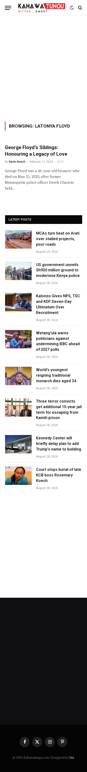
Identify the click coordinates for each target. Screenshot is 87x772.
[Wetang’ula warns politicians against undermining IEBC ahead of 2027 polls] (18, 339)
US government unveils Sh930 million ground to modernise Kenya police (58, 270)
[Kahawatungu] (41, 8)
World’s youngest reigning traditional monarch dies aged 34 (56, 375)
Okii (71, 757)
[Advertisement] (43, 67)
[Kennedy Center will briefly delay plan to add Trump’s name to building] (18, 444)
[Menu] (8, 7)
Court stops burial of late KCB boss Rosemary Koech (58, 475)
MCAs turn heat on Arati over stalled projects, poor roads (58, 239)
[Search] (79, 7)
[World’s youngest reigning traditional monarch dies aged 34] (18, 376)
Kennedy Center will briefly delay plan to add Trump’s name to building (58, 443)
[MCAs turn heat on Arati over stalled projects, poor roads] (18, 239)
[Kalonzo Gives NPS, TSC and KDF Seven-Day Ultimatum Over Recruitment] (18, 302)
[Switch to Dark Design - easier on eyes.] (72, 8)
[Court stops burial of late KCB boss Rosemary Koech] (18, 475)
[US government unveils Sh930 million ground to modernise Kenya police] (18, 271)
